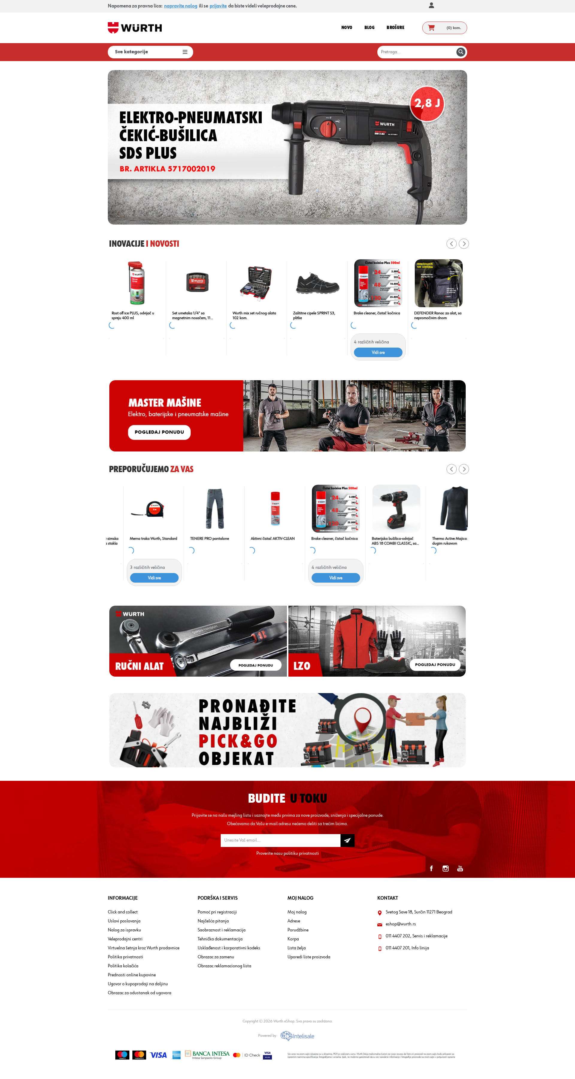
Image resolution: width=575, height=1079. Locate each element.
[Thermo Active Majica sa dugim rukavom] (439, 509)
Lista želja (297, 948)
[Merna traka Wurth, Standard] (136, 509)
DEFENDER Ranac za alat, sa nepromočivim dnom (135, 315)
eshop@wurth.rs (401, 924)
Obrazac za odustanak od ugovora (139, 993)
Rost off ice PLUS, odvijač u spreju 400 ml (435, 315)
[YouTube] (460, 868)
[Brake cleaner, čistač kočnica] (318, 509)
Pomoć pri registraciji (217, 912)
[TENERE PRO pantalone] (197, 509)
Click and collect (123, 912)
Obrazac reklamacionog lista (224, 966)
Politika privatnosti (125, 957)
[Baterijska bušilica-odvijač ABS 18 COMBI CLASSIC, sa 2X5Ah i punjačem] (378, 509)
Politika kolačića (123, 966)
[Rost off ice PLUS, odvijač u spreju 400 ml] (439, 283)
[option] (327, 147)
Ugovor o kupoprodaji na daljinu (138, 984)
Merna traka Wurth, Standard (135, 539)
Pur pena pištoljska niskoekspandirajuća (309, 315)
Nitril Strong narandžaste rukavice (253, 315)
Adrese (294, 921)
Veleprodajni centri (125, 939)
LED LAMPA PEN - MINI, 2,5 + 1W (196, 315)
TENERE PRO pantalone (191, 539)
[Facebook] (431, 868)
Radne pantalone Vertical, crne (378, 313)
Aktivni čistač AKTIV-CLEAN (255, 539)
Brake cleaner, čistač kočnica (316, 539)
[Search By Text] (460, 52)
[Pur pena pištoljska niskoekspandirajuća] (318, 283)
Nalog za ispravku (124, 930)
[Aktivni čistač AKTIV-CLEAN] (257, 509)
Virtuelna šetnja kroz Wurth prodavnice (143, 948)
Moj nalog (297, 912)
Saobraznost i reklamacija (222, 930)
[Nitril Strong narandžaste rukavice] (257, 283)
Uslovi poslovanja (124, 921)
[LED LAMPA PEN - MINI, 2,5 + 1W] (197, 283)
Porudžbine (298, 930)
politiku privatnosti (301, 853)
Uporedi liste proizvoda (309, 957)
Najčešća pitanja (213, 921)
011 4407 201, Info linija (407, 948)
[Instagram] (445, 868)
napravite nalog (180, 6)
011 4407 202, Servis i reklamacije (416, 936)
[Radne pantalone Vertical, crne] (378, 283)
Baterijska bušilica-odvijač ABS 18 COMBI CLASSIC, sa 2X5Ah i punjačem (376, 541)
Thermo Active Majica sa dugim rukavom (433, 541)
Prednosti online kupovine (132, 975)
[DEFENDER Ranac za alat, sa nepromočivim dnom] (136, 283)
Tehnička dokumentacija (220, 939)
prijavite (218, 6)
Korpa (293, 939)
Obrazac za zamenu (216, 957)
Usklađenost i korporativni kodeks (229, 948)
